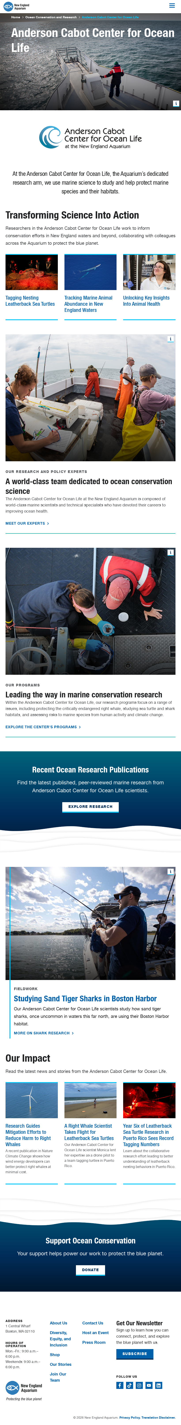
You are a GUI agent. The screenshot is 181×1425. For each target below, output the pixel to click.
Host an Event (95, 1332)
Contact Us (92, 1322)
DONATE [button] (90, 1270)
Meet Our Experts (26, 523)
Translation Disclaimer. (158, 1417)
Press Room (94, 1342)
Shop (55, 1354)
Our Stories (61, 1364)
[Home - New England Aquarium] (16, 6)
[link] (32, 281)
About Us (58, 1322)
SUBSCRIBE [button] (135, 1354)
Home (15, 17)
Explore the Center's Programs (42, 727)
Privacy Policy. (130, 1417)
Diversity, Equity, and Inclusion (60, 1338)
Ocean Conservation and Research (51, 17)
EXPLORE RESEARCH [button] (90, 807)
